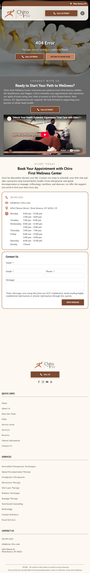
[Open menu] (82, 13)
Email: (9, 271)
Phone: (49, 271)
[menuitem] (45, 403)
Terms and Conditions (74, 570)
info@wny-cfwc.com (20, 202)
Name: (9, 262)
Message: (10, 280)
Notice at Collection (58, 570)
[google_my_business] (51, 382)
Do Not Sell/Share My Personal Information (34, 570)
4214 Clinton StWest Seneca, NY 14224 (12, 550)
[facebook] (39, 382)
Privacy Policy (13, 570)
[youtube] (47, 382)
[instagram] (43, 382)
